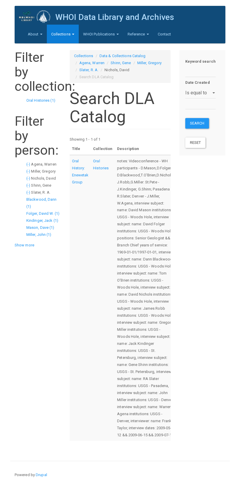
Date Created (197, 82)
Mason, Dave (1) (40, 227)
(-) (28, 164)
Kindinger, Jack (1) (42, 220)
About (34, 34)
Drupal (41, 475)
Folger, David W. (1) (42, 213)
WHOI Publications (99, 34)
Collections (61, 34)
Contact (164, 34)
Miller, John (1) (39, 234)
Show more (24, 245)
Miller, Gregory (149, 63)
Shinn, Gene (121, 63)
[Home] (37, 16)
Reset (195, 142)
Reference (137, 34)
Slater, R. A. (88, 70)
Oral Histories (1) (40, 100)
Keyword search (200, 61)
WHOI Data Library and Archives (114, 17)
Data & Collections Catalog (123, 56)
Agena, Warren (91, 63)
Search (197, 123)
